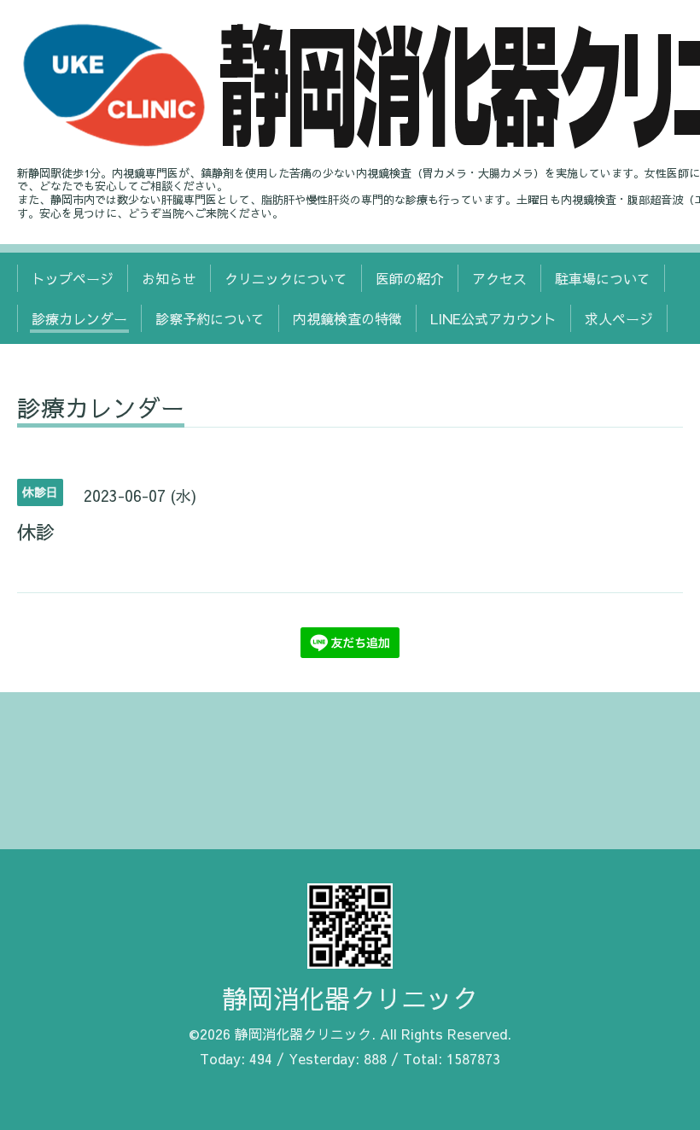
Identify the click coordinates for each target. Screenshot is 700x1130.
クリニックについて (286, 278)
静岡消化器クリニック (350, 998)
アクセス (499, 278)
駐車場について (602, 278)
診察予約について (210, 318)
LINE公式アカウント (493, 318)
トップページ (73, 278)
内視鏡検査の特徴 (347, 318)
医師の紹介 (410, 278)
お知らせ (169, 278)
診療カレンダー (79, 318)
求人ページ (619, 318)
